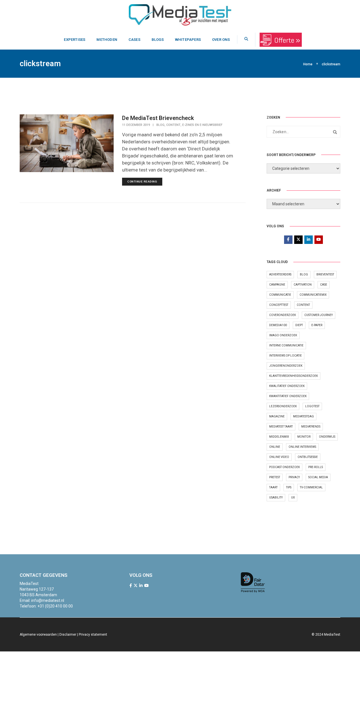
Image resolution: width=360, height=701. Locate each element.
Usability (276, 497)
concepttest (278, 304)
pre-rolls (315, 467)
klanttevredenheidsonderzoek (293, 375)
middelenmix (279, 436)
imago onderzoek (283, 335)
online (274, 446)
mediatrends (310, 426)
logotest (312, 406)
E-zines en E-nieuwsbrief (202, 125)
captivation (303, 284)
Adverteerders (280, 274)
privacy (294, 477)
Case (323, 284)
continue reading (142, 181)
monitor (303, 436)
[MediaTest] (180, 14)
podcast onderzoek (284, 467)
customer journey (318, 315)
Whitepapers (188, 39)
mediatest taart (281, 426)
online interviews (302, 446)
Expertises (74, 39)
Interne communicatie (286, 345)
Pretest (274, 477)
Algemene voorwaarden (38, 635)
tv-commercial (311, 487)
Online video (279, 457)
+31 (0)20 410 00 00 (55, 606)
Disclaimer (67, 635)
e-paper (316, 325)
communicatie (280, 294)
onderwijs (327, 436)
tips (288, 487)
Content (173, 125)
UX (293, 497)
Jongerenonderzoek (285, 365)
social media (318, 477)
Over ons (221, 39)
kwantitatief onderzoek (288, 396)
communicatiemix (313, 294)
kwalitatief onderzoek (287, 386)
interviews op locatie (285, 355)
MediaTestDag (303, 416)
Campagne (277, 284)
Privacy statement (93, 635)
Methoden (106, 39)
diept (299, 325)
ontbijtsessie (308, 457)
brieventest (325, 274)
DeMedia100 (278, 325)
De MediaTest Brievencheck (158, 118)
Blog (160, 125)
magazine (277, 416)
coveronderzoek (282, 315)
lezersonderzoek (283, 406)
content (303, 304)
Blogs (158, 39)
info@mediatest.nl (47, 600)
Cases (134, 39)
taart (273, 487)
